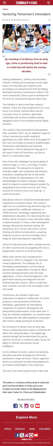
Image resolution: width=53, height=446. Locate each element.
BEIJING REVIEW (25, 400)
